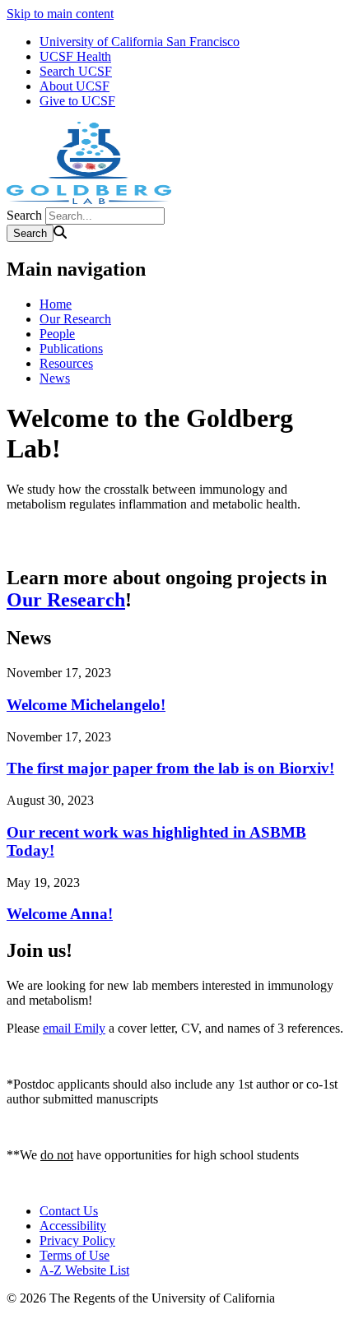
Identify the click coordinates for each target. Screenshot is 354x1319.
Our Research (75, 319)
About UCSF (74, 86)
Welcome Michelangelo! (86, 704)
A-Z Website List (84, 1270)
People (57, 334)
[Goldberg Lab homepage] (89, 200)
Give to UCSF (77, 101)
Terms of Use (74, 1255)
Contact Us (69, 1211)
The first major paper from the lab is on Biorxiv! (170, 768)
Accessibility (73, 1226)
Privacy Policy (77, 1240)
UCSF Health (75, 56)
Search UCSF (76, 71)
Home (56, 304)
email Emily (74, 1028)
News (55, 378)
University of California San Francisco (140, 42)
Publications (71, 348)
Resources (66, 363)
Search (24, 215)
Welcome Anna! (60, 913)
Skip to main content (60, 14)
